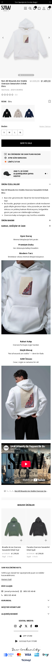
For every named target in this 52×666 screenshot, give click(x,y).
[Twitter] (26, 626)
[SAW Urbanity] (6, 8)
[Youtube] (36, 626)
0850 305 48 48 (29, 591)
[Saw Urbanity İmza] (26, 649)
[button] (20, 75)
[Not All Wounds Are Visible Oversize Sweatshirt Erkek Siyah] (6, 113)
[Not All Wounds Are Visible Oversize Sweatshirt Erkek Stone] (18, 113)
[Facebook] (31, 626)
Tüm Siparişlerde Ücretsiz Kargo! (26, 2)
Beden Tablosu (45, 126)
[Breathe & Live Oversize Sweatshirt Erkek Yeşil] (13, 526)
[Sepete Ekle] (21, 540)
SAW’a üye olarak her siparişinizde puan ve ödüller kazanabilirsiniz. (22, 574)
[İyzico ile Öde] (26, 655)
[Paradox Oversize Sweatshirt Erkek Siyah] (38, 526)
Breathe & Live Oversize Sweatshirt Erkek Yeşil (11, 548)
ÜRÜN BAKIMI (7, 220)
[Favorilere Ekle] (50, 101)
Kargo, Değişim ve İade (13, 226)
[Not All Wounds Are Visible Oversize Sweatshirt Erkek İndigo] (29, 113)
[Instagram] (15, 626)
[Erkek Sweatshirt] (12, 491)
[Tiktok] (20, 626)
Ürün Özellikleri (10, 184)
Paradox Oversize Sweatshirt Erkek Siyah (38, 548)
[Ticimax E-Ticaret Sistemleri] (26, 660)
